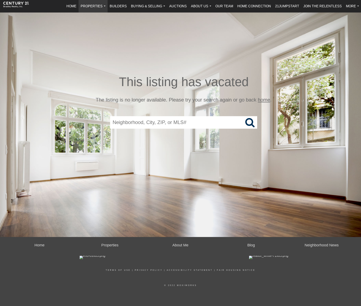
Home (71, 6)
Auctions (178, 6)
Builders (118, 6)
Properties (94, 8)
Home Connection (254, 6)
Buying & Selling (149, 8)
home (264, 100)
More (353, 8)
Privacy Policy (149, 270)
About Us (202, 8)
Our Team (224, 6)
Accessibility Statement (190, 270)
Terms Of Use (118, 270)
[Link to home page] (18, 6)
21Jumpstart (287, 6)
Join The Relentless (322, 6)
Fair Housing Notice (236, 270)
